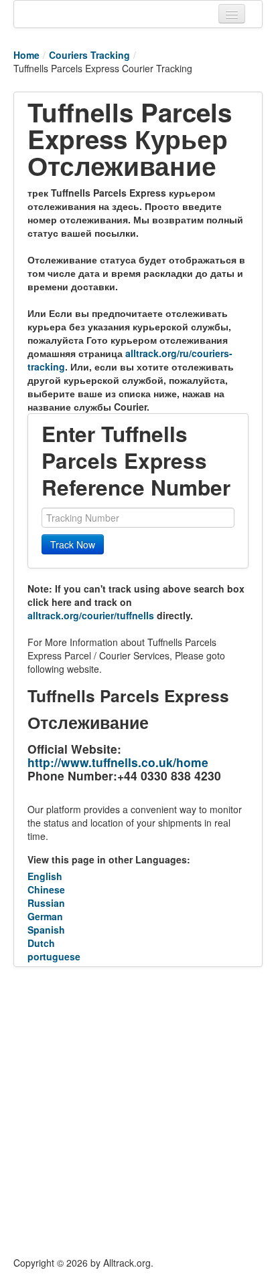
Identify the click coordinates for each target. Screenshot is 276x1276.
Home (26, 55)
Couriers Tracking (89, 55)
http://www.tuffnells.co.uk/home (117, 762)
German (45, 916)
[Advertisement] (138, 1111)
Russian (46, 903)
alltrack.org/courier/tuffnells (90, 615)
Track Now (72, 544)
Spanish (46, 929)
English (44, 876)
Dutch (41, 943)
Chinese (46, 889)
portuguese (53, 956)
